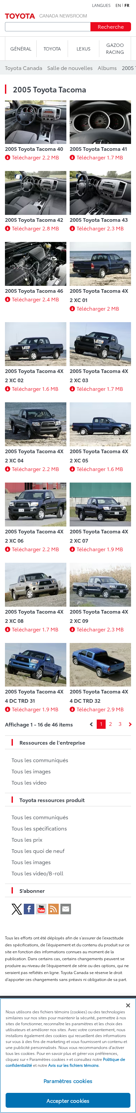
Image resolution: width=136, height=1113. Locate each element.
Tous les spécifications (39, 828)
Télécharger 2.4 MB (35, 299)
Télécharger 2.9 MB (100, 709)
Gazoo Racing (115, 48)
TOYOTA (52, 48)
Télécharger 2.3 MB (100, 228)
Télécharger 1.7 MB (100, 157)
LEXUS (83, 48)
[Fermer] (128, 1005)
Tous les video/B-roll (37, 873)
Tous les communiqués (40, 759)
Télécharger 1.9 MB (100, 549)
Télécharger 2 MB (98, 308)
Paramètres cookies (68, 1080)
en (118, 5)
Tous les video (29, 782)
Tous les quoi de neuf (38, 850)
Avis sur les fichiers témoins (73, 1065)
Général (20, 48)
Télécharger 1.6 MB (35, 388)
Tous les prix (27, 839)
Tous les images (31, 771)
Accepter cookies (68, 1100)
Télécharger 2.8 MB (35, 228)
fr (126, 5)
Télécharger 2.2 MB (35, 157)
